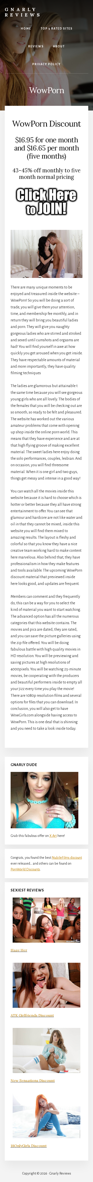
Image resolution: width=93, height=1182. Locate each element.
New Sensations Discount (33, 1080)
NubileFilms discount (67, 857)
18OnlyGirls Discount (29, 1145)
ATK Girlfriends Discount (32, 1015)
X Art (53, 836)
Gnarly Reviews (23, 12)
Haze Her (19, 950)
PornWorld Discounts (25, 869)
